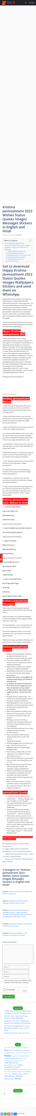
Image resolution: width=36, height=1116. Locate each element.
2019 (5, 1047)
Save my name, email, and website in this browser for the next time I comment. (17, 981)
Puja (23, 1071)
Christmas (25, 1047)
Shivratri (6, 1074)
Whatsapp (19, 1076)
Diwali (11, 1050)
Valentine (20, 1074)
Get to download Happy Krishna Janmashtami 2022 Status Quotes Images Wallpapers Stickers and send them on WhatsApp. (17, 246)
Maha (29, 1069)
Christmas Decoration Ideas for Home (16, 1033)
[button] (26, 2)
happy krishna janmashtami (19, 849)
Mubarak (19, 1071)
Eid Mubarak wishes (9, 1053)
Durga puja (17, 1050)
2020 (8, 1047)
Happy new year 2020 (8, 1060)
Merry (5, 1071)
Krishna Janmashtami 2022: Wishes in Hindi (19, 255)
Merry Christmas (12, 1071)
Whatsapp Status (9, 1079)
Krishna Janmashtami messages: (16, 257)
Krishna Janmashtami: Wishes (15, 253)
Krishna (9, 762)
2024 (18, 1047)
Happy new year (23, 1058)
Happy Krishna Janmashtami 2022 (17, 251)
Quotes (28, 1071)
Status (14, 1074)
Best (21, 1047)
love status (25, 1069)
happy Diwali (15, 1056)
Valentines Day (9, 1076)
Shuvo (10, 1074)
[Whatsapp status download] (8, 2)
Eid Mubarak (27, 1050)
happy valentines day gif (10, 1065)
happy (7, 849)
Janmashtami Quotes (13, 261)
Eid (22, 1050)
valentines (26, 1074)
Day (6, 1050)
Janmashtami (7, 851)
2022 (14, 1047)
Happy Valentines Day (11, 1063)
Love (20, 1069)
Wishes (18, 1078)
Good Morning (26, 1052)
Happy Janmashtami (12, 844)
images (20, 1065)
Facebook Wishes (19, 1052)
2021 (11, 1047)
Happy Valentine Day (18, 1060)
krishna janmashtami (25, 851)
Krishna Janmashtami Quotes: (16, 259)
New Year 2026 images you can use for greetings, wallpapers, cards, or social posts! (17, 1028)
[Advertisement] (18, 84)
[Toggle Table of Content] (30, 240)
